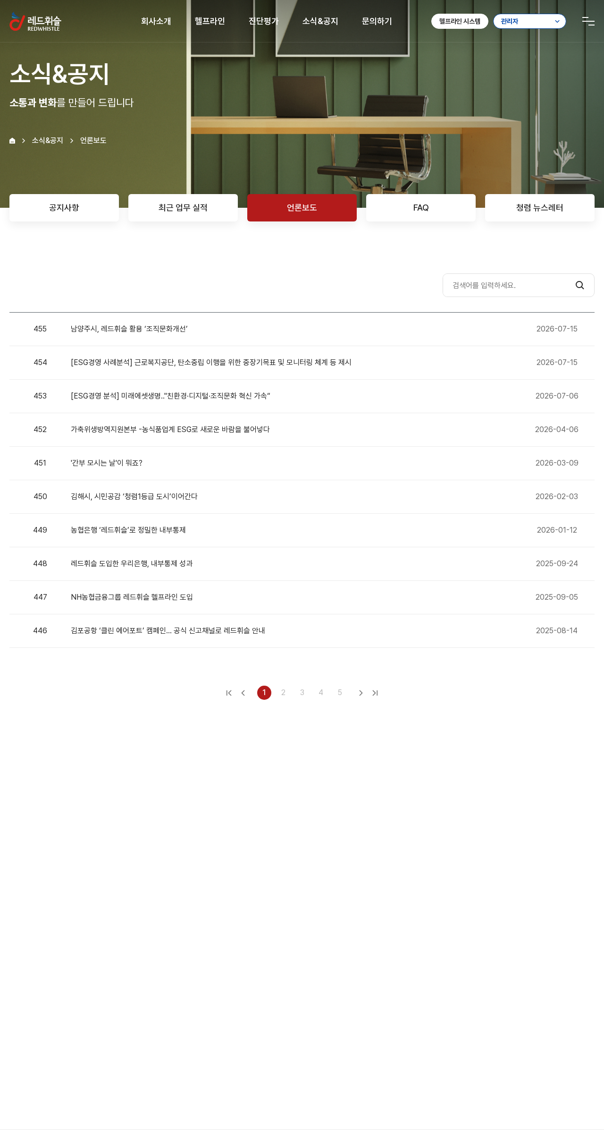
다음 (361, 693)
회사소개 (156, 21)
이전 (243, 693)
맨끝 (375, 693)
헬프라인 (210, 21)
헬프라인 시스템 (459, 21)
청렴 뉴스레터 (539, 207)
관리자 (509, 21)
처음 (229, 693)
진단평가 (264, 21)
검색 (580, 285)
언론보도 (302, 207)
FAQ (421, 207)
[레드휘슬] (35, 21)
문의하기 (377, 21)
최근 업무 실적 (183, 207)
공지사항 (64, 207)
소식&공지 (320, 21)
